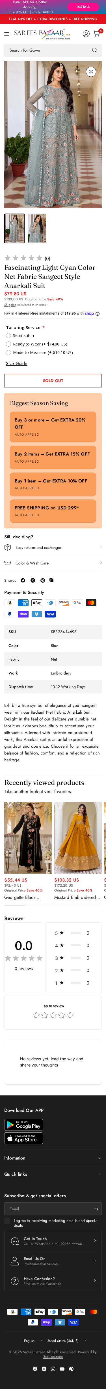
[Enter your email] (96, 1208)
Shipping (10, 304)
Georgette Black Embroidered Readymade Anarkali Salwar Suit (24, 897)
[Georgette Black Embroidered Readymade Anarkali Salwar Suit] (28, 838)
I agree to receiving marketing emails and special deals (56, 1223)
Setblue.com (53, 1356)
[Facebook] (35, 1368)
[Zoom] (91, 72)
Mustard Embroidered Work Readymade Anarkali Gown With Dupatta (75, 897)
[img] (23, 259)
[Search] (95, 50)
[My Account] (86, 34)
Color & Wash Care (32, 563)
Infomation (15, 1158)
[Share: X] (32, 580)
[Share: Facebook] (23, 580)
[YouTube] (62, 1368)
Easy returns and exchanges (39, 547)
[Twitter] (44, 1368)
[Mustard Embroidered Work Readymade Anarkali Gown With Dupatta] (78, 838)
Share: (10, 580)
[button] (73, 933)
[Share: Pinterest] (42, 580)
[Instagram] (53, 1368)
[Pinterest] (71, 1368)
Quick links (15, 1174)
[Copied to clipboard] (51, 580)
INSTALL (83, 6)
